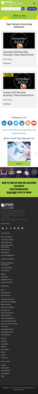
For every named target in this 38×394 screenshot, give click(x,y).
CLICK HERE (11, 192)
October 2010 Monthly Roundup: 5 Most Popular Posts (18, 94)
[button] (2, 154)
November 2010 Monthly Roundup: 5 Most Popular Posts (18, 53)
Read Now (7, 63)
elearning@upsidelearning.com (17, 219)
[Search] (22, 8)
